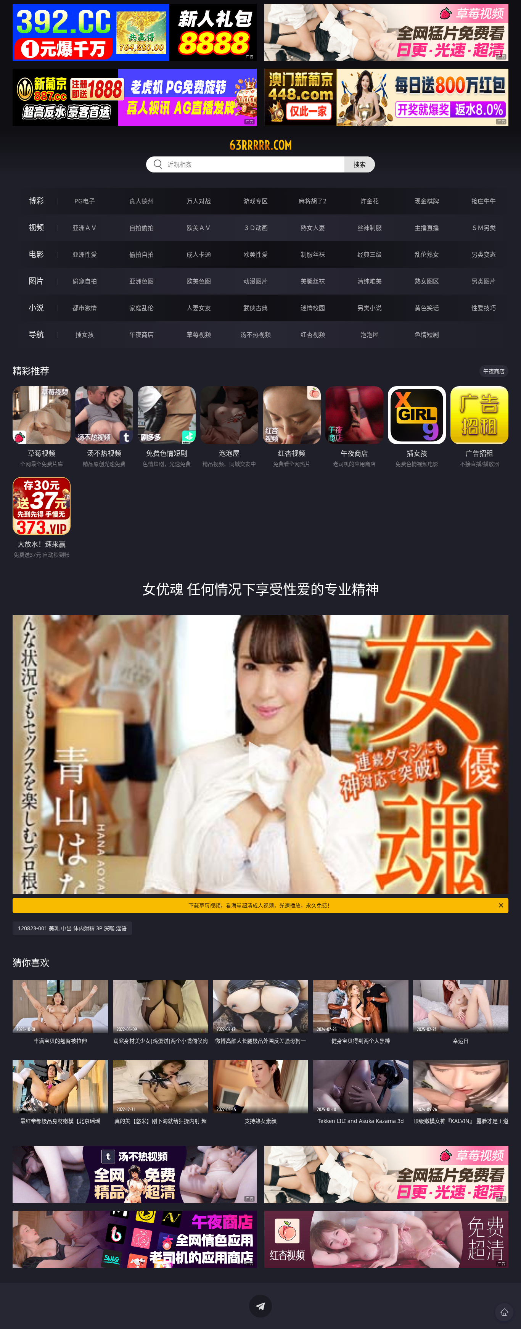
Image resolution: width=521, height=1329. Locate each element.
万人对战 (199, 201)
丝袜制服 (369, 228)
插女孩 (85, 334)
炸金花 (369, 201)
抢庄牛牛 (483, 201)
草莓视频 (199, 334)
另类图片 (483, 281)
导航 (36, 334)
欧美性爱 (255, 254)
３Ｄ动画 (255, 228)
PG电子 (84, 201)
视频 (36, 227)
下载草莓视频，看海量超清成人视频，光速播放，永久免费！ (260, 905)
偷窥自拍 (84, 281)
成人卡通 (199, 254)
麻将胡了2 (312, 201)
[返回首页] (504, 1312)
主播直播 (427, 228)
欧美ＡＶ (199, 228)
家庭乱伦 (141, 308)
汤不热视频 (255, 334)
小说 (36, 308)
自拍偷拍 (141, 228)
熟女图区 (427, 281)
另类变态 (483, 254)
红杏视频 (313, 334)
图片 (36, 281)
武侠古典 (255, 308)
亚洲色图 (141, 281)
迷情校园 (313, 308)
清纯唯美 (369, 281)
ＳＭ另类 (483, 228)
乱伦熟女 (427, 254)
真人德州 (141, 201)
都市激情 (84, 308)
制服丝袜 (313, 254)
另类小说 (369, 308)
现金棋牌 (427, 201)
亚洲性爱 (84, 254)
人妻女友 (199, 308)
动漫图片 (255, 281)
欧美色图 (199, 281)
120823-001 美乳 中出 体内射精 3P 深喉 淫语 (72, 928)
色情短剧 (427, 334)
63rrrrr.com (260, 145)
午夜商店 (141, 334)
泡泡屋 (369, 334)
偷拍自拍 (141, 254)
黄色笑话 (427, 308)
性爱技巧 (483, 308)
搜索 (360, 164)
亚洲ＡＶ (84, 228)
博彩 (36, 201)
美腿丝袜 (313, 281)
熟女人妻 (313, 228)
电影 (36, 254)
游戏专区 (255, 201)
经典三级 (369, 254)
